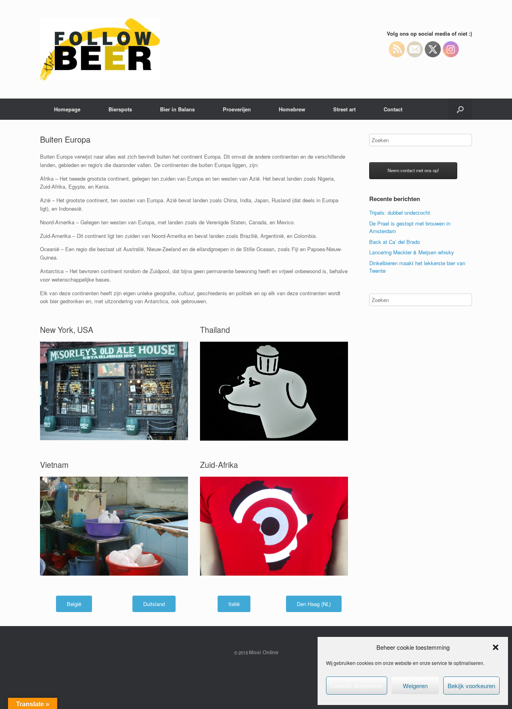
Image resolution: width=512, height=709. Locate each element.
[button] (496, 647)
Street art (344, 109)
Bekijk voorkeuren (471, 685)
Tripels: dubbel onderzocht (399, 212)
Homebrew (292, 109)
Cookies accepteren (356, 685)
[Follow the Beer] (100, 49)
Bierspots (120, 109)
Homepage (67, 109)
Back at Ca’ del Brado (394, 242)
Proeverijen (237, 109)
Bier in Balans (177, 109)
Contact (393, 109)
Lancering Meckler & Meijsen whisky (411, 252)
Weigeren (415, 685)
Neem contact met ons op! (413, 170)
